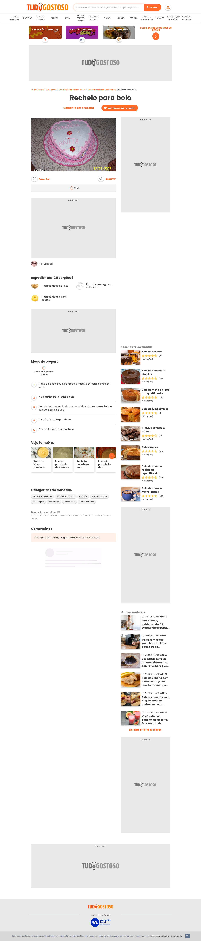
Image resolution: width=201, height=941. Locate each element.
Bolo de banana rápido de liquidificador (152, 470)
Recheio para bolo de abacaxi (62, 464)
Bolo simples (38, 502)
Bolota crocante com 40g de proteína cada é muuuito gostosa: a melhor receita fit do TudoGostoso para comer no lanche (155, 700)
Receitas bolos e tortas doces (72, 90)
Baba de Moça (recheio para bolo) (40, 464)
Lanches (160, 18)
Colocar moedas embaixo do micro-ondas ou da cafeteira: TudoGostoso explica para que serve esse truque (155, 643)
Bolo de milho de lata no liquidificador (155, 391)
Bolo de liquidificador (66, 496)
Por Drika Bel (46, 263)
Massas (120, 18)
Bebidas (134, 18)
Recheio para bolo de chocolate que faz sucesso (104, 464)
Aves (67, 18)
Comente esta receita (78, 107)
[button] (107, 179)
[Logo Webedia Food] (100, 922)
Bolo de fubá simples (155, 409)
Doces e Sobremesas (147, 18)
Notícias (27, 18)
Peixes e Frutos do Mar (80, 18)
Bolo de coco (69, 502)
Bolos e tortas (41, 18)
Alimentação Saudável (173, 18)
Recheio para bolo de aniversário (84, 464)
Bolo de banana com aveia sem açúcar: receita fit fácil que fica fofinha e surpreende (155, 681)
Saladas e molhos (94, 18)
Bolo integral (54, 502)
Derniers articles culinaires (145, 729)
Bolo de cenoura (152, 351)
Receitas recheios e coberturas (102, 90)
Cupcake (83, 496)
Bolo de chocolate (99, 496)
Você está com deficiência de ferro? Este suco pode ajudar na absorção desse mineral (155, 720)
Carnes (54, 18)
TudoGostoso (37, 90)
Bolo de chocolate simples (153, 372)
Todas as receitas (186, 18)
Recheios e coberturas (42, 496)
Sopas (107, 18)
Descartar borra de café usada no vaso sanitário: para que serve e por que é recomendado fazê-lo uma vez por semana (155, 662)
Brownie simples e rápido (153, 429)
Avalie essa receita (121, 108)
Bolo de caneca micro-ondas (152, 490)
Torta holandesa (87, 502)
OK (187, 936)
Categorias (51, 90)
